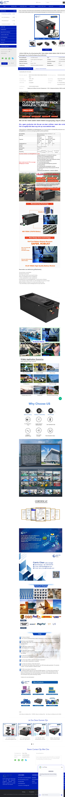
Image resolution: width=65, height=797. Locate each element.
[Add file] (40, 795)
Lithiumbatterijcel (8, 20)
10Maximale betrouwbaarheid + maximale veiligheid (47, 170)
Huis (5, 6)
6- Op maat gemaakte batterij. (43, 162)
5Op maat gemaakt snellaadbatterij (44, 160)
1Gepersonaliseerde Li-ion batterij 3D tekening (46, 155)
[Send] (62, 795)
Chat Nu (2, 42)
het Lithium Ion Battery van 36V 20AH (53, 714)
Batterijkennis (4, 37)
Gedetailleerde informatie (25, 68)
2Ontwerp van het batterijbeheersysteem (45, 156)
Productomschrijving (41, 68)
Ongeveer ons (23, 6)
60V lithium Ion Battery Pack (25, 714)
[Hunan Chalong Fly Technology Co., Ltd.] (2, 58)
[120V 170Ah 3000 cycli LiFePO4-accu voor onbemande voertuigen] (10, 730)
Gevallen (51, 6)
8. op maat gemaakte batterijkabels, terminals (46, 166)
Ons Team (34, 783)
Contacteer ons (42, 6)
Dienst (33, 781)
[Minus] (62, 767)
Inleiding (34, 777)
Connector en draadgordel (8, 24)
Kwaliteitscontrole (5, 32)
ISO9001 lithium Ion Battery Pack (38, 714)
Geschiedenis (35, 779)
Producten (14, 6)
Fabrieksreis (32, 6)
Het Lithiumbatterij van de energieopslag (8, 17)
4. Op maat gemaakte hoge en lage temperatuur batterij (48, 159)
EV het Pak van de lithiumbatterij (24, 777)
